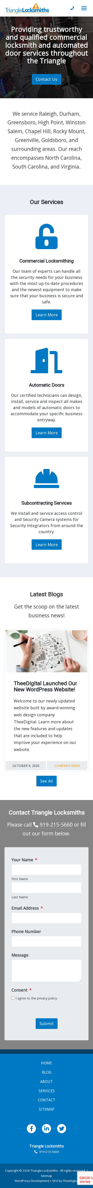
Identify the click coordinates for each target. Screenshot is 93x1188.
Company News (67, 765)
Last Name (20, 897)
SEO (55, 1181)
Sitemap (46, 1176)
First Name (20, 879)
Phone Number (26, 931)
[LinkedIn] (46, 1128)
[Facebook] (31, 1128)
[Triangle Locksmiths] (27, 8)
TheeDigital (70, 1181)
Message (20, 955)
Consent (22, 990)
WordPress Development (32, 1181)
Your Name (24, 859)
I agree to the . (37, 998)
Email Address (27, 908)
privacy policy (47, 998)
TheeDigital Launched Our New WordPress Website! (45, 686)
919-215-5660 (55, 824)
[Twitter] (61, 1128)
